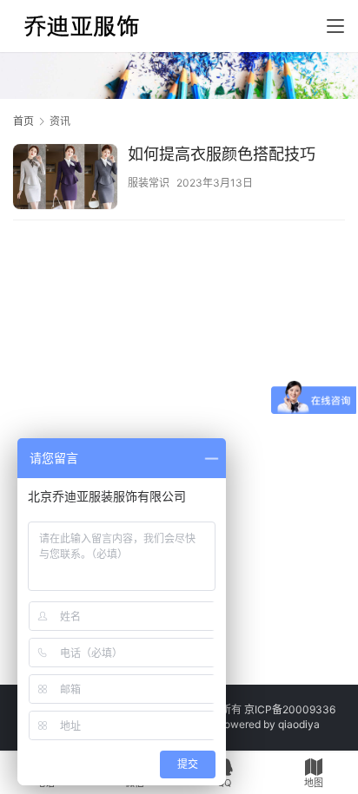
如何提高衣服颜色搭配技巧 (221, 154)
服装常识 (148, 182)
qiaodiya (299, 724)
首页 (23, 121)
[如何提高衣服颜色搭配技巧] (65, 178)
